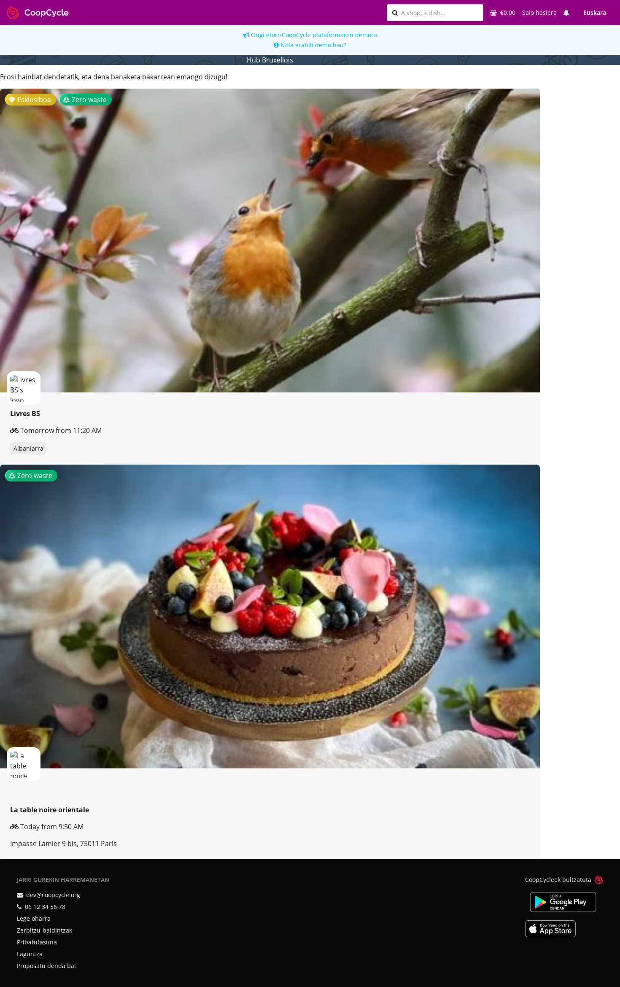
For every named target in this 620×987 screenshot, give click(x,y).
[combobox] (439, 13)
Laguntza (30, 954)
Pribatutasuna (37, 942)
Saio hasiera (539, 12)
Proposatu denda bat (46, 966)
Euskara (594, 12)
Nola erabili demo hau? (312, 45)
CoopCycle (296, 35)
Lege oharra (34, 918)
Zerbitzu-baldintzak (44, 930)
